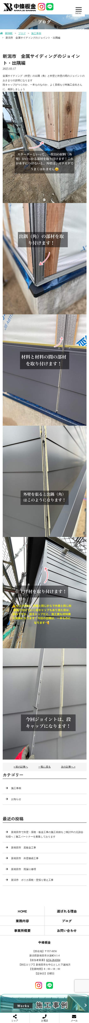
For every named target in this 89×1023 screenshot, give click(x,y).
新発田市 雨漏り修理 (23, 869)
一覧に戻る (44, 766)
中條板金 (44, 942)
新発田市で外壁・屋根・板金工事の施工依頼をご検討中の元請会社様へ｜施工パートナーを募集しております (44, 834)
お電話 (44, 1020)
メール (74, 1020)
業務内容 (22, 920)
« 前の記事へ (21, 766)
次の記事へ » (68, 766)
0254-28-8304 (53, 960)
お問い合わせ (67, 930)
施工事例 (36, 33)
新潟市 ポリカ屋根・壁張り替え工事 (32, 880)
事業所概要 (22, 930)
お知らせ (16, 799)
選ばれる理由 (67, 911)
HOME (9, 33)
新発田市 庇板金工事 (23, 847)
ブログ (22, 33)
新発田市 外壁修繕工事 (24, 858)
